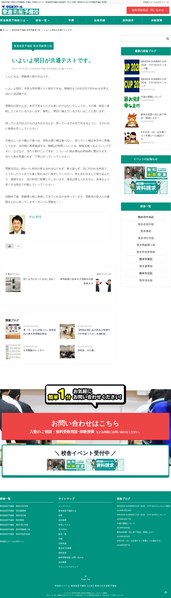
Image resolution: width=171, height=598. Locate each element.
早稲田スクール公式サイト (154, 2)
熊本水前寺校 (146, 224)
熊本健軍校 (146, 266)
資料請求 (128, 20)
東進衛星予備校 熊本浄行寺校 (14, 524)
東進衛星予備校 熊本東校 (12, 520)
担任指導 (62, 520)
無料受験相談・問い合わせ (148, 10)
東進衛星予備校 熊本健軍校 (13, 510)
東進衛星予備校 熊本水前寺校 (14, 506)
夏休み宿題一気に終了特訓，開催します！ (136, 532)
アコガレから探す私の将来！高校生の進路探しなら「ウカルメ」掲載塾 (85, 593)
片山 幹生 (68, 68)
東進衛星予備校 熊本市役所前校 (15, 534)
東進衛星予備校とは (13, 20)
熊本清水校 (146, 280)
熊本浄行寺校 (146, 238)
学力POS (62, 529)
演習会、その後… (86, 350)
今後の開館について (126, 523)
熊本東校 (146, 231)
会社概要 (62, 562)
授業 (60, 515)
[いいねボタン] (9, 246)
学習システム (64, 524)
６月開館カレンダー (33, 350)
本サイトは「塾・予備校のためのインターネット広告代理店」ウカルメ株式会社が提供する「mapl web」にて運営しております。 (85, 595)
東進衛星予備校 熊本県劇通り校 (46, 68)
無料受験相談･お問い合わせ (70, 557)
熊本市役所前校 (146, 252)
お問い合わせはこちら (85, 426)
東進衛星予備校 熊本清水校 (13, 515)
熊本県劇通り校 (146, 245)
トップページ (64, 506)
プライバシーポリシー (68, 566)
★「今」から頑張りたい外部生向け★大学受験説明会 (39, 331)
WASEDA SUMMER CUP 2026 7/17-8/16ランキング (141, 514)
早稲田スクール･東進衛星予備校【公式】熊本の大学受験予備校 (86, 585)
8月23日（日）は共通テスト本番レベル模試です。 (140, 540)
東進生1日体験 (64, 548)
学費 (71, 20)
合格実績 (99, 20)
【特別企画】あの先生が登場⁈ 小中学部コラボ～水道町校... (94, 331)
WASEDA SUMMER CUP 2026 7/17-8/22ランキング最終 (143, 506)
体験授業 (156, 20)
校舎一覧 (41, 20)
